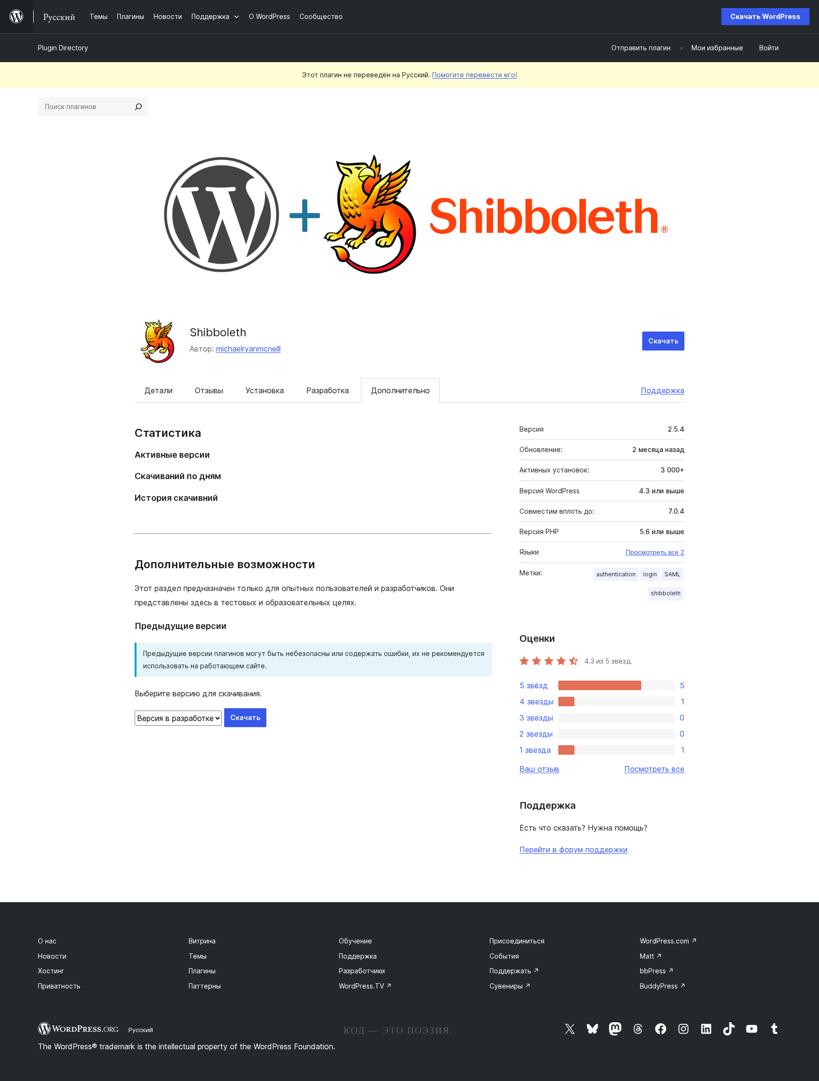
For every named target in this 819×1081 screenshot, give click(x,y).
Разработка (327, 390)
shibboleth (666, 593)
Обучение (355, 941)
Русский (140, 1030)
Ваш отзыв (539, 769)
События (504, 956)
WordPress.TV (365, 986)
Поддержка (662, 390)
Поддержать (514, 971)
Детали (159, 390)
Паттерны (205, 986)
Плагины (202, 971)
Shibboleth (218, 332)
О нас (47, 941)
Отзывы (209, 390)
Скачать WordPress (765, 16)
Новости (52, 956)
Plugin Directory (63, 48)
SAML (672, 574)
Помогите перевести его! (474, 75)
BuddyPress (663, 986)
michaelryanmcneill (248, 348)
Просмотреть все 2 (655, 552)
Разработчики (362, 971)
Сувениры (510, 986)
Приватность (59, 986)
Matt (651, 956)
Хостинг (51, 971)
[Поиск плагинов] (138, 106)
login (650, 574)
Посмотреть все (654, 769)
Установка (265, 390)
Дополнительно (400, 390)
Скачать (663, 341)
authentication (616, 574)
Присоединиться (517, 941)
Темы (198, 956)
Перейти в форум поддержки (573, 849)
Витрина (202, 941)
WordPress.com (668, 941)
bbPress (657, 971)
